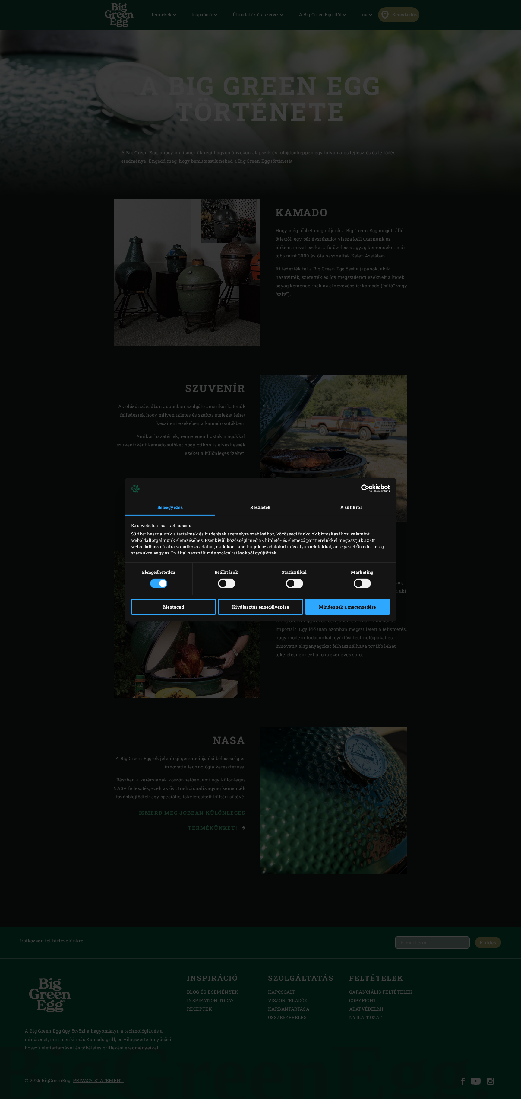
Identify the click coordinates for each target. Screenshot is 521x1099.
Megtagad (173, 607)
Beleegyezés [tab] (170, 507)
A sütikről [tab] (351, 507)
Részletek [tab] (260, 507)
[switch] (226, 583)
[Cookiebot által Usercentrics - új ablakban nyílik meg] (363, 488)
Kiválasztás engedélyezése (260, 607)
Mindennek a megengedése (347, 607)
